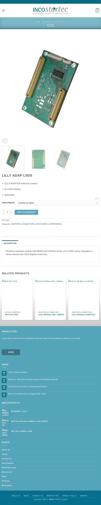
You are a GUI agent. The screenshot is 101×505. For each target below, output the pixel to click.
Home (38, 22)
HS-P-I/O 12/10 (11, 315)
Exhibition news (9, 468)
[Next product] (48, 25)
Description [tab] (10, 243)
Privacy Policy (69, 496)
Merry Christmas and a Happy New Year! (27, 394)
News (4, 476)
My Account (7, 472)
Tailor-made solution (17, 372)
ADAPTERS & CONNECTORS (22, 224)
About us (6, 450)
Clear (97, 198)
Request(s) (7, 485)
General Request (8, 203)
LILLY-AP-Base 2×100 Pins (83, 315)
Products (6, 481)
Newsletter (53, 496)
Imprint (83, 496)
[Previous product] (52, 25)
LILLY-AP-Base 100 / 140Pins (51, 315)
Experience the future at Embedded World (27, 387)
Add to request (26, 212)
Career (5, 454)
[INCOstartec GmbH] (50, 10)
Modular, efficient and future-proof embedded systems (33, 379)
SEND (11, 352)
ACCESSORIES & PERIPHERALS (53, 22)
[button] (3, 10)
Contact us (7, 459)
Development (8, 463)
